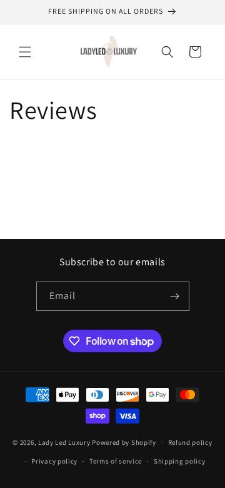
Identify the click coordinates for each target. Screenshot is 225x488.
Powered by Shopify (124, 441)
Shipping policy (180, 461)
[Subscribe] (175, 296)
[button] (25, 52)
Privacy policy (54, 461)
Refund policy (190, 442)
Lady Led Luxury (64, 441)
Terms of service (115, 461)
